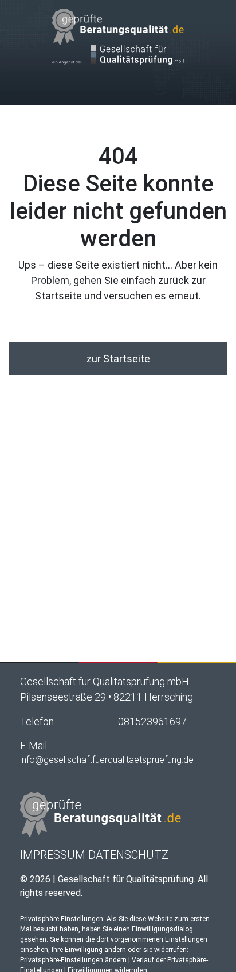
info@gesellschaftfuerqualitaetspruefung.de (107, 759)
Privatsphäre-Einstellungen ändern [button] (73, 960)
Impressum (52, 855)
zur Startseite (118, 359)
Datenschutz (128, 855)
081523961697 (152, 721)
